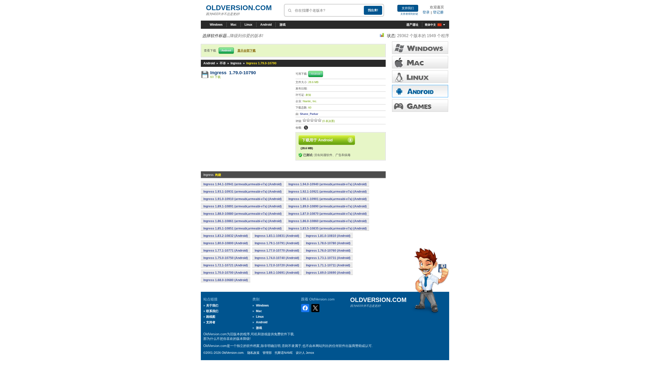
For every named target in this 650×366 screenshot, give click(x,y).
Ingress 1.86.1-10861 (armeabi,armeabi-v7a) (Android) (242, 221)
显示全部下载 (246, 50)
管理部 (267, 353)
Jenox (310, 353)
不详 (223, 63)
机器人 (420, 91)
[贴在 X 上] (306, 128)
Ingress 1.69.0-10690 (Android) (328, 272)
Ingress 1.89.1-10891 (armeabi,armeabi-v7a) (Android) (242, 206)
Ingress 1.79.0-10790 (233, 72)
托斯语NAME (284, 353)
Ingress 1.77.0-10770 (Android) (277, 250)
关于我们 (212, 305)
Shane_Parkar (309, 113)
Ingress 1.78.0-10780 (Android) (328, 243)
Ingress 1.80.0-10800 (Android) (225, 243)
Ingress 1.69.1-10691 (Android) (277, 272)
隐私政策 (253, 353)
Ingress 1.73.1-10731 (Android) (328, 258)
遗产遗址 (412, 24)
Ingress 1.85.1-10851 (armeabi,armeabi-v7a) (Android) (242, 228)
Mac (234, 24)
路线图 (210, 316)
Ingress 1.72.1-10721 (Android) (225, 265)
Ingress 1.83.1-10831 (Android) (277, 236)
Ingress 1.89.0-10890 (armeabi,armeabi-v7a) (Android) (327, 206)
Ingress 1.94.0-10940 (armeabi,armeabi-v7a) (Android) (327, 184)
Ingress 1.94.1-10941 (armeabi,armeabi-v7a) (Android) (242, 184)
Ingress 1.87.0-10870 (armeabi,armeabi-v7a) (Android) (327, 214)
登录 (426, 12)
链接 (420, 76)
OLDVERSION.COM (239, 8)
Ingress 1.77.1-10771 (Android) (225, 250)
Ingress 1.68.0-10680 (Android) (225, 280)
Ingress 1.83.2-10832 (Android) (225, 236)
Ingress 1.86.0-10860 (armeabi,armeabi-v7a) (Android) (327, 221)
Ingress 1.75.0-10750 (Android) (225, 258)
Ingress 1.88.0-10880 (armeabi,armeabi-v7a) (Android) (242, 214)
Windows (216, 24)
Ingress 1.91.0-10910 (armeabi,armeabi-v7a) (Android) (242, 199)
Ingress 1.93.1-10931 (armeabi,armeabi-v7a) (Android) (242, 191)
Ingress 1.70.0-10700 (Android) (225, 272)
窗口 (420, 47)
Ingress (236, 63)
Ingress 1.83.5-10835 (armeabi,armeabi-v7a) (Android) (327, 228)
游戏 (283, 24)
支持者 (210, 322)
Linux (248, 24)
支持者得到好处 (409, 13)
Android (266, 24)
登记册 (438, 12)
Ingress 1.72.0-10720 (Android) (277, 265)
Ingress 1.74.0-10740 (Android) (277, 258)
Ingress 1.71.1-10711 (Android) (328, 265)
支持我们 (408, 8)
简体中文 (430, 24)
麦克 (420, 62)
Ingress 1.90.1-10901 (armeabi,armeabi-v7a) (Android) (327, 199)
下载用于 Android (317, 140)
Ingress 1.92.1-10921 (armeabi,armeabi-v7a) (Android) (327, 191)
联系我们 (212, 311)
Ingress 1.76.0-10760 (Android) (328, 250)
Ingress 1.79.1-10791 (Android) (277, 243)
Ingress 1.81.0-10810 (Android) (328, 236)
